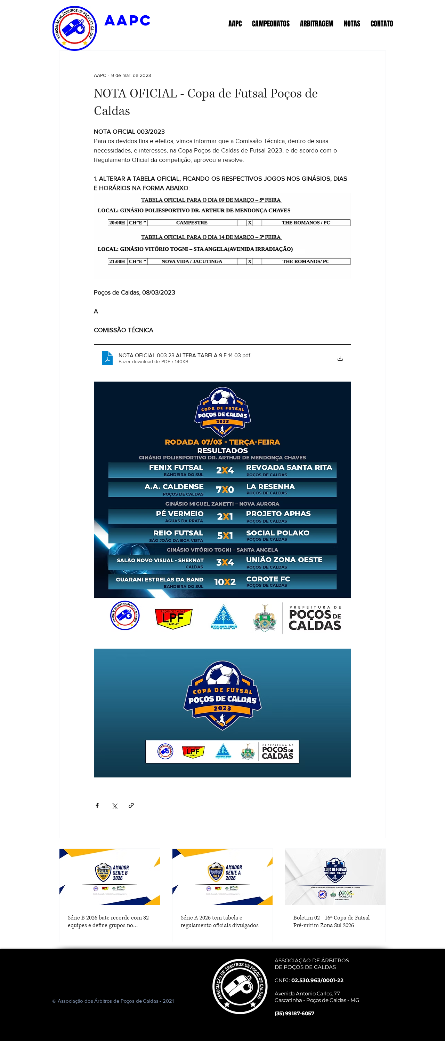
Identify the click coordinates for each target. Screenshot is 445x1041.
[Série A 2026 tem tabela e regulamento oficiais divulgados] (222, 877)
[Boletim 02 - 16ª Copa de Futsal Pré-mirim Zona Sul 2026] (335, 877)
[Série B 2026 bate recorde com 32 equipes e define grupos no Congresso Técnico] (109, 877)
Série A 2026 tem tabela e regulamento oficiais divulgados (220, 921)
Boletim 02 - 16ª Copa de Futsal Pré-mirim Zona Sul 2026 (331, 921)
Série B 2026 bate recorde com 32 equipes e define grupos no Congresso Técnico (108, 921)
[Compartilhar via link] (131, 805)
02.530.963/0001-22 (317, 980)
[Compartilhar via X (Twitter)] (114, 805)
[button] (235, 23)
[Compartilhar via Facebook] (97, 805)
